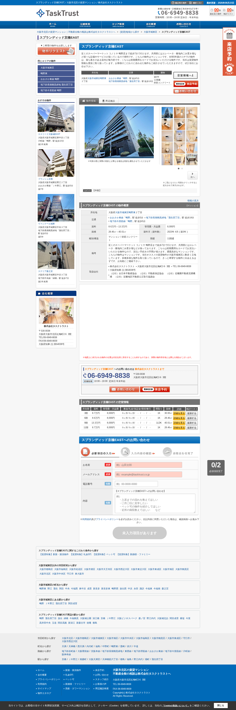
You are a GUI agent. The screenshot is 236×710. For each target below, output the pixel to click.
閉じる (220, 705)
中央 (67, 588)
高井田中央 (45, 623)
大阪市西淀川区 (121, 569)
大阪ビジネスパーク (127, 618)
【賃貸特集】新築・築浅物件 (54, 554)
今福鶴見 (74, 618)
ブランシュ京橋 (45, 179)
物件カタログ (44, 693)
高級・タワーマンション (77, 688)
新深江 (71, 623)
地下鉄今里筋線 (118, 221)
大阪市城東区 (94, 78)
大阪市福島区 (61, 569)
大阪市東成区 (154, 569)
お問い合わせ (102, 675)
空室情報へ (184, 75)
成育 (89, 588)
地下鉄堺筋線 (140, 651)
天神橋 (72, 646)
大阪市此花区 (76, 569)
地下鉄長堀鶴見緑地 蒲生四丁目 (57, 84)
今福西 (74, 588)
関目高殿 (62, 623)
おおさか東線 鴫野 (50, 79)
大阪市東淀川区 (139, 569)
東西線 (128, 651)
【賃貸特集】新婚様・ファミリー (133, 554)
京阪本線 (95, 651)
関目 (61, 588)
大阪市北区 (45, 574)
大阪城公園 (85, 618)
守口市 (70, 574)
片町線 (186, 651)
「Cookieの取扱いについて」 (176, 705)
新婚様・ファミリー (75, 684)
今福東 (148, 588)
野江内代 (151, 618)
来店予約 (99, 670)
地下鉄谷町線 (68, 651)
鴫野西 (115, 588)
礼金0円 (69, 675)
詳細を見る (179, 413)
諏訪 (142, 588)
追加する (191, 413)
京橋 (103, 618)
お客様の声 (100, 684)
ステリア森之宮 (45, 271)
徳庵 (89, 623)
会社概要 (42, 675)
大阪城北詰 (162, 618)
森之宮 (165, 588)
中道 (136, 646)
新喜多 (96, 588)
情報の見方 (193, 200)
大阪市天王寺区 (104, 569)
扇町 (147, 659)
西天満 (81, 646)
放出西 (123, 588)
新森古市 (80, 623)
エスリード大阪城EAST (49, 134)
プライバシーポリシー (107, 519)
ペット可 (69, 679)
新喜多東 (105, 588)
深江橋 (96, 618)
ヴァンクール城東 (46, 223)
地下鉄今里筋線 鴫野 (51, 90)
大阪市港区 (89, 569)
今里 (188, 618)
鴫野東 (103, 78)
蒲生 (55, 588)
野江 (50, 588)
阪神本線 (66, 654)
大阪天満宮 (94, 659)
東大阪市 (79, 574)
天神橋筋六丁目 (110, 659)
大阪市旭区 (168, 569)
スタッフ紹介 (102, 679)
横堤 (182, 618)
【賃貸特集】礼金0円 (80, 554)
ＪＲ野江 (49, 603)
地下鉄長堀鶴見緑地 (118, 81)
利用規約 (86, 519)
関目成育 (72, 603)
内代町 (90, 646)
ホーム (41, 670)
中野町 (105, 646)
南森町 (83, 659)
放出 (60, 618)
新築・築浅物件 (73, 670)
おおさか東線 (115, 78)
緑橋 (66, 618)
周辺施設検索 (102, 688)
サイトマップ (44, 688)
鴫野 (125, 78)
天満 (64, 646)
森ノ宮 (142, 618)
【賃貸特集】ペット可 (104, 554)
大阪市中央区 (58, 574)
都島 (95, 623)
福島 (98, 646)
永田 (136, 588)
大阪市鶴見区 (182, 569)
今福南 (157, 588)
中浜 (130, 588)
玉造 (54, 623)
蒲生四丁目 (134, 81)
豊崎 (122, 646)
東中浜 (82, 588)
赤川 (129, 646)
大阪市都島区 (46, 569)
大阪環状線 (83, 651)
